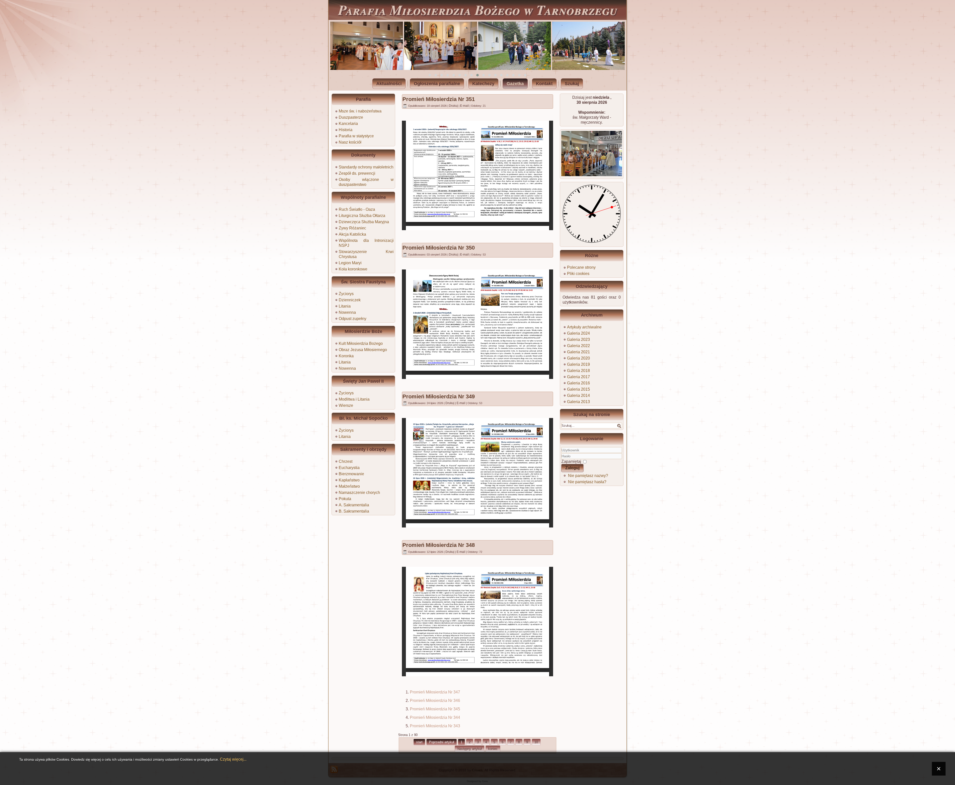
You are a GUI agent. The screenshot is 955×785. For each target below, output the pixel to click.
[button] (430, 75)
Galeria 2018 (578, 370)
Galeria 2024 (578, 333)
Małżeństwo (349, 486)
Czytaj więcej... (233, 759)
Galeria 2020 (578, 358)
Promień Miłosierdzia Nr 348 (438, 545)
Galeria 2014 (578, 395)
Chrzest (345, 461)
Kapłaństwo (349, 480)
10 (536, 742)
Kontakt (544, 83)
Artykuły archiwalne (584, 327)
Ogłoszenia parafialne (437, 83)
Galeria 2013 (578, 402)
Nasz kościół (350, 142)
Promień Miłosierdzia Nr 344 (435, 717)
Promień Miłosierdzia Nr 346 (435, 700)
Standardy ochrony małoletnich (366, 167)
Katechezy (483, 83)
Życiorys (346, 294)
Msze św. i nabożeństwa (360, 111)
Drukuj (454, 105)
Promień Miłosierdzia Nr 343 (435, 726)
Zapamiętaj (571, 461)
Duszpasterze (351, 117)
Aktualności (389, 83)
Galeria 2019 (578, 364)
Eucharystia (349, 468)
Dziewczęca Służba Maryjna (364, 222)
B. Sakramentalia (354, 511)
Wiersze (346, 405)
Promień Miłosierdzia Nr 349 (438, 396)
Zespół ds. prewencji (357, 173)
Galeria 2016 (578, 383)
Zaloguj (572, 468)
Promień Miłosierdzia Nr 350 (438, 248)
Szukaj (572, 83)
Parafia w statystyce (356, 136)
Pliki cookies (578, 273)
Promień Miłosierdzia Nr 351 (438, 99)
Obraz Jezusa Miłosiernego (363, 350)
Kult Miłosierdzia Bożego (361, 343)
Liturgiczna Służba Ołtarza (362, 215)
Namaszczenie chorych (359, 492)
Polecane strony (581, 267)
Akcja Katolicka (352, 234)
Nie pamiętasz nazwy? (588, 475)
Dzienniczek (350, 300)
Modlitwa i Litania (354, 399)
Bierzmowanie (351, 474)
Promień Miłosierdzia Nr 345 (435, 709)
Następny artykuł (469, 749)
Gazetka (515, 83)
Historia (345, 130)
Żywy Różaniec (352, 228)
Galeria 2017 (578, 377)
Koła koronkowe (353, 269)
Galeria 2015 (578, 389)
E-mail (465, 105)
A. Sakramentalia (354, 505)
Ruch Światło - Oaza (357, 209)
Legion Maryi (350, 263)
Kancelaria (348, 123)
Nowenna (347, 312)
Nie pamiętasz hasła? (587, 482)
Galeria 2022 (578, 346)
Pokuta (345, 499)
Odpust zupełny (352, 318)
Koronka (346, 356)
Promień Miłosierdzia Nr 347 (435, 692)
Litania (345, 306)
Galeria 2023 (578, 339)
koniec (493, 749)
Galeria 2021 (578, 352)
